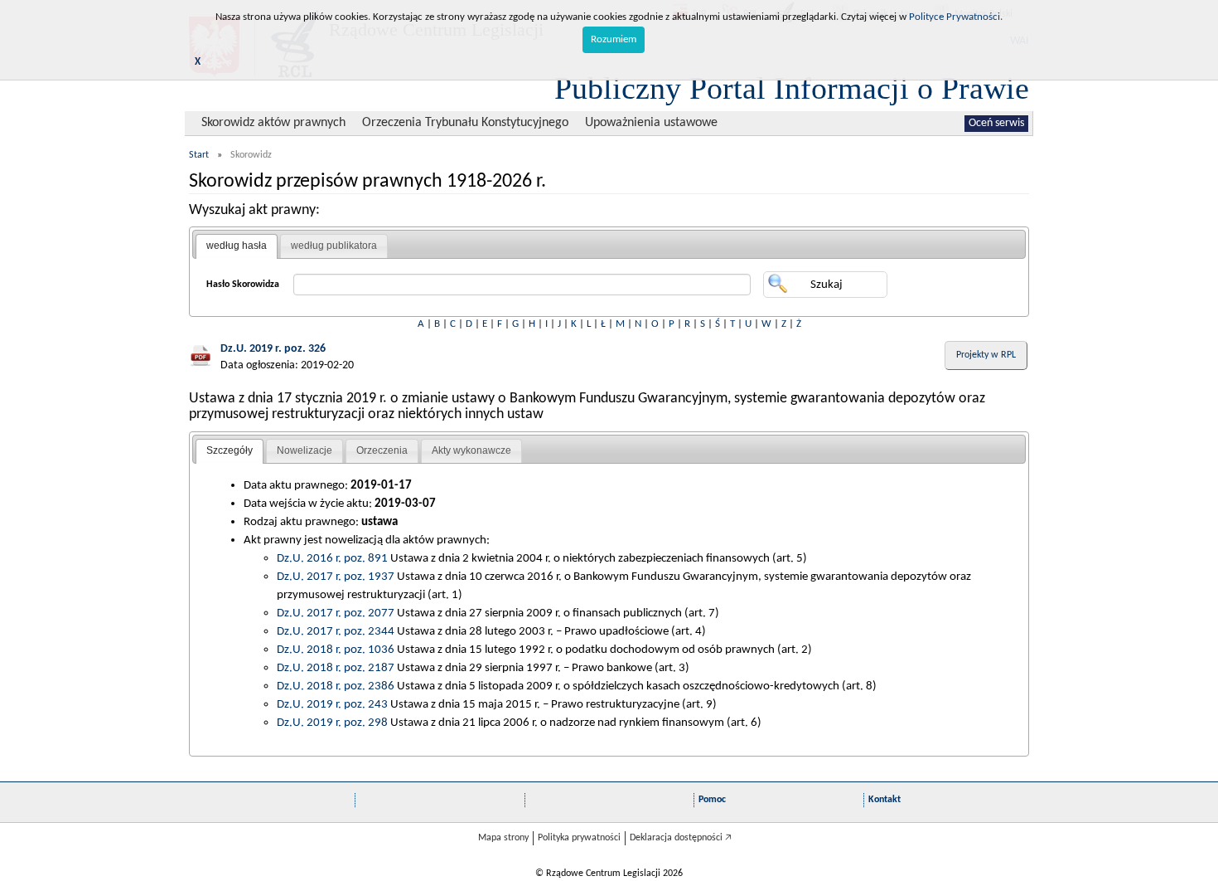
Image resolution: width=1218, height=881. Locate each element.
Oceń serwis (996, 123)
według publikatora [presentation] (334, 245)
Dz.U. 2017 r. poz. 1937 (335, 576)
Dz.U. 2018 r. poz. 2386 (335, 686)
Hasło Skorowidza (242, 285)
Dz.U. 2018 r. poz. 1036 (335, 649)
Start (199, 155)
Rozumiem (613, 39)
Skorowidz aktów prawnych (273, 122)
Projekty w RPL (986, 355)
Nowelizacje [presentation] (304, 450)
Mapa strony (503, 838)
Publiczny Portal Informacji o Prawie (791, 88)
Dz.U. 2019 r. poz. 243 (332, 704)
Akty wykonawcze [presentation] (471, 450)
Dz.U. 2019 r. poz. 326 (273, 349)
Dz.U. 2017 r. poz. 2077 (335, 613)
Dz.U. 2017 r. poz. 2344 (335, 631)
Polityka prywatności (579, 838)
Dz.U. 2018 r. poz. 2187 (335, 667)
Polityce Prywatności (954, 17)
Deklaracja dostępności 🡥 (681, 838)
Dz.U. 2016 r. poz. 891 (332, 558)
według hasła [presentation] (236, 245)
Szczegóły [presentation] (229, 450)
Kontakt (884, 800)
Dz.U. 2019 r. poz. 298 (332, 722)
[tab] (237, 246)
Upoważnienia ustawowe (651, 122)
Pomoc (712, 800)
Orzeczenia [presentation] (382, 450)
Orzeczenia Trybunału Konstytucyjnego (465, 122)
